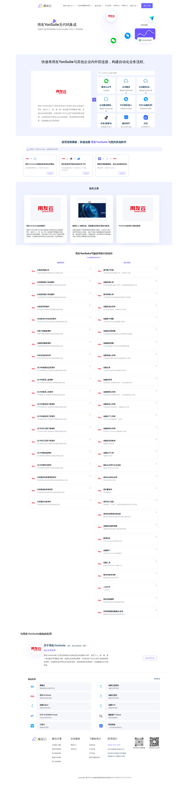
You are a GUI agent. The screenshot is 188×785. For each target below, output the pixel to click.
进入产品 (147, 6)
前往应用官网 (49, 650)
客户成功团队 (56, 761)
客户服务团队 (56, 753)
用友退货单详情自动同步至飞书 (73, 164)
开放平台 (116, 5)
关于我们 (92, 753)
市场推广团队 (56, 745)
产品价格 (108, 5)
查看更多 (157, 679)
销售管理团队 (56, 749)
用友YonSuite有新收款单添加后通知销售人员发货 (40, 164)
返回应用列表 (149, 658)
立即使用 (50, 173)
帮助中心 (125, 5)
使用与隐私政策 (94, 757)
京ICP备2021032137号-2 (122, 777)
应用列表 (92, 745)
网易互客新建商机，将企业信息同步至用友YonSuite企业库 (112, 164)
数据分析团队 (56, 757)
